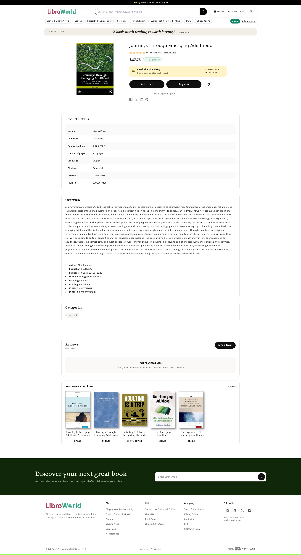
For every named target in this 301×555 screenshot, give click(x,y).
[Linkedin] (141, 99)
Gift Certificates (192, 529)
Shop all (231, 386)
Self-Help (176, 21)
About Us (149, 514)
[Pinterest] (146, 99)
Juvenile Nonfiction (158, 21)
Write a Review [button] (170, 53)
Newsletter (156, 549)
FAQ (186, 524)
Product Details (77, 119)
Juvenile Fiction (138, 21)
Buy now (184, 84)
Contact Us (189, 519)
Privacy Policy (191, 514)
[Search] (203, 11)
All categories (249, 21)
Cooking (78, 21)
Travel (188, 21)
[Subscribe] (261, 476)
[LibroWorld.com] (63, 505)
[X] (136, 99)
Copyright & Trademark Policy (160, 509)
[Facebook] (130, 99)
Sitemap (144, 549)
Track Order (150, 519)
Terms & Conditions (194, 509)
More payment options (165, 93)
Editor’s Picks (112, 524)
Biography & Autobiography (99, 21)
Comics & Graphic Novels (58, 21)
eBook (235, 21)
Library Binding (203, 21)
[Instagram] (228, 510)
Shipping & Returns (154, 524)
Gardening (121, 21)
